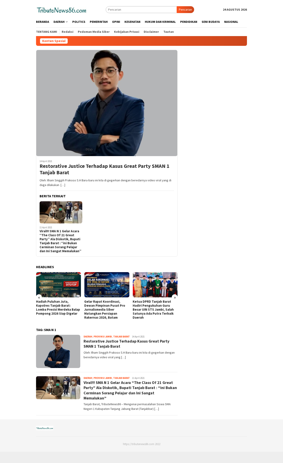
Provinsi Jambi (103, 336)
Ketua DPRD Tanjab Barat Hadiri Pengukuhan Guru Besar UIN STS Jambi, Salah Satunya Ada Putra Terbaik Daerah (153, 310)
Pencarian (185, 10)
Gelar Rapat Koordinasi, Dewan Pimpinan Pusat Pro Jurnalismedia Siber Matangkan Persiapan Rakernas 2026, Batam (104, 310)
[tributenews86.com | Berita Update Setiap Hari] (61, 9)
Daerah (88, 336)
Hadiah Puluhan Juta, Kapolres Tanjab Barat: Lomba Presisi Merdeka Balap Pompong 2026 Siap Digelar (58, 308)
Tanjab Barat (121, 336)
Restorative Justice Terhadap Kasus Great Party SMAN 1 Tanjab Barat (104, 169)
